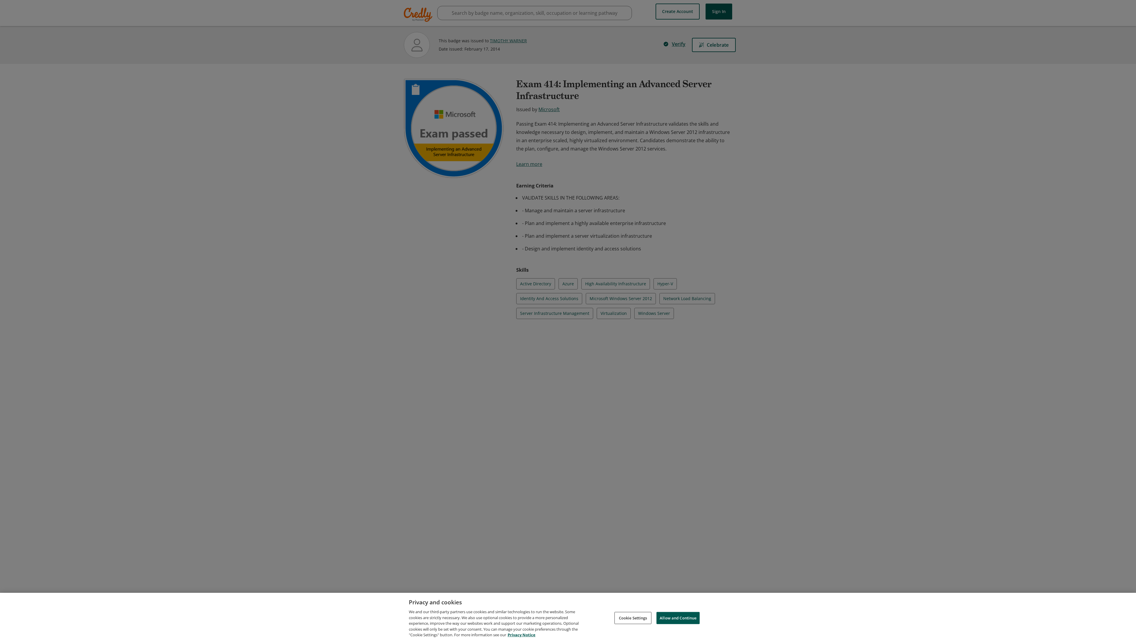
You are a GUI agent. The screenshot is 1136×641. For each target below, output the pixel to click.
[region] (568, 617)
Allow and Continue (678, 617)
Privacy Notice (521, 634)
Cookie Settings (633, 617)
